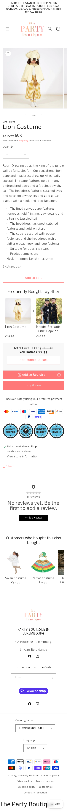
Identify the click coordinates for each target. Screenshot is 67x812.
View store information (23, 456)
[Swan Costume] (15, 562)
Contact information (35, 793)
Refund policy (51, 776)
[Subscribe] (52, 677)
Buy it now (34, 385)
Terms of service (45, 781)
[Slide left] (25, 115)
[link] (18, 311)
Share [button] (10, 466)
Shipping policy (27, 787)
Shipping (23, 141)
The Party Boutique (28, 776)
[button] (7, 29)
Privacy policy (24, 781)
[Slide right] (42, 115)
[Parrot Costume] (43, 562)
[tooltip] (59, 375)
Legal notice (46, 787)
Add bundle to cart (34, 360)
